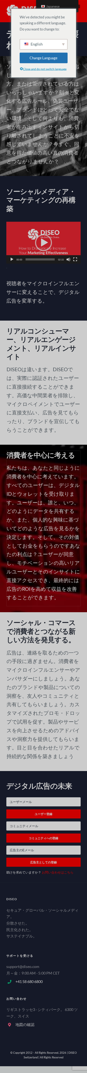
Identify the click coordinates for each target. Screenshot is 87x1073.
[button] (43, 242)
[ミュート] (68, 259)
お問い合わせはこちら (57, 872)
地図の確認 (24, 1024)
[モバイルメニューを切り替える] (78, 6)
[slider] (40, 259)
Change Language (43, 57)
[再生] (12, 259)
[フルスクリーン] (75, 259)
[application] (43, 243)
